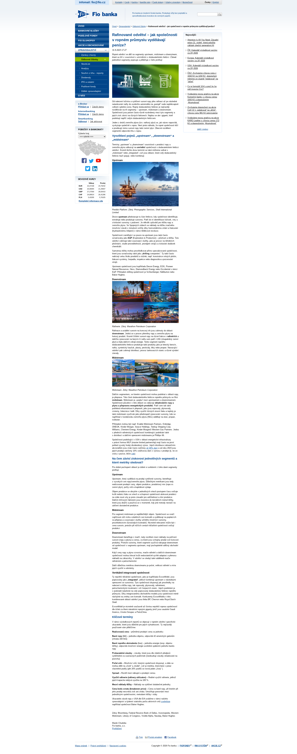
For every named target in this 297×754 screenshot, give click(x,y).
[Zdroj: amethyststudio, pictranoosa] (145, 97)
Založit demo (98, 107)
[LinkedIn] (95, 170)
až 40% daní (152, 448)
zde (133, 454)
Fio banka (97, 14)
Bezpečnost (187, 2)
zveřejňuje (165, 701)
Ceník (127, 2)
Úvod (114, 26)
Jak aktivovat (96, 121)
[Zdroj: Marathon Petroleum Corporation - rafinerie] (145, 322)
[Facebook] (85, 162)
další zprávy (202, 129)
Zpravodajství (124, 26)
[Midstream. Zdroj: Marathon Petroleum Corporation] (145, 386)
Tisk (141, 737)
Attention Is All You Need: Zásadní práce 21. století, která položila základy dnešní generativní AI (202, 43)
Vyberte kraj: (84, 133)
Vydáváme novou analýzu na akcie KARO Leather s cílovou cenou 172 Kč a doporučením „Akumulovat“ (203, 121)
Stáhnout (82, 121)
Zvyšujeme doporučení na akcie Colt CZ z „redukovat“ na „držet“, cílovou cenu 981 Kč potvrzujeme (202, 110)
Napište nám (145, 2)
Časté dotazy (157, 2)
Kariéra (134, 2)
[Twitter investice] (88, 170)
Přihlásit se (83, 107)
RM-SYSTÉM (201, 746)
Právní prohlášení (98, 746)
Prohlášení (117, 728)
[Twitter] (92, 162)
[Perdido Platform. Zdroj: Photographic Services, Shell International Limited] (145, 205)
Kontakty (119, 2)
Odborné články (139, 26)
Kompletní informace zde (91, 201)
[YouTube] (99, 162)
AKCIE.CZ (216, 746)
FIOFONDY (185, 746)
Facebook (172, 737)
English (216, 2)
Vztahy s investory (173, 2)
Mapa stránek (81, 746)
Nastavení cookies (118, 746)
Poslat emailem (155, 737)
